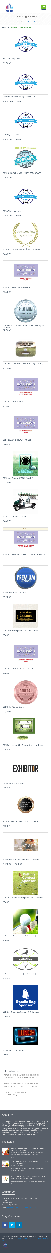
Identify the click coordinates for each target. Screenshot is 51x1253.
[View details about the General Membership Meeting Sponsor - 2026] (25, 82)
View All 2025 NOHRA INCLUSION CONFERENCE (21, 1078)
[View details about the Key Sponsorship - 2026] (25, 44)
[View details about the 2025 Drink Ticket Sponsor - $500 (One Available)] (25, 616)
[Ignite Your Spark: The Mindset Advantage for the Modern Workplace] (5, 1164)
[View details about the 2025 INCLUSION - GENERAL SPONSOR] (25, 654)
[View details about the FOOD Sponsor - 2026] (25, 120)
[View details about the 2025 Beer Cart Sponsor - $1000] (25, 501)
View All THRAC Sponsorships (14, 1095)
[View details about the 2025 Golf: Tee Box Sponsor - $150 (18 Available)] (25, 806)
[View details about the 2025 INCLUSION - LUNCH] (25, 387)
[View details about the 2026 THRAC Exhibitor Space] (25, 768)
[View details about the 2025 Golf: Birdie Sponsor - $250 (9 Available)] (25, 959)
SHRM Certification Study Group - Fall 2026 (28, 1176)
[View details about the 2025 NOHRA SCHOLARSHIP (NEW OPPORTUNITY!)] (25, 158)
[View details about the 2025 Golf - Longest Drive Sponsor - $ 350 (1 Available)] (25, 730)
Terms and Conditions (21, 1238)
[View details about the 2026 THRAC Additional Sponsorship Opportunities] (25, 845)
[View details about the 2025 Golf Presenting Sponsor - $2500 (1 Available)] (25, 234)
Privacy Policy (36, 1238)
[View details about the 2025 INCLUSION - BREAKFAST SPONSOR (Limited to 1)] (25, 540)
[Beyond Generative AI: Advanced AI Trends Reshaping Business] (5, 1151)
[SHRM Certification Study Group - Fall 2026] (5, 1179)
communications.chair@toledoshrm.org (21, 1207)
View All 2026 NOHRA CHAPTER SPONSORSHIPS (21, 1086)
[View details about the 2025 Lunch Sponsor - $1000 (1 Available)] (25, 463)
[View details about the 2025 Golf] (25, 997)
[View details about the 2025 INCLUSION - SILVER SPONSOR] (25, 425)
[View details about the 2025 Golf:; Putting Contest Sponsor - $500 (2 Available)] (25, 883)
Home (18, 21)
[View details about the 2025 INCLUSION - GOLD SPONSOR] (25, 273)
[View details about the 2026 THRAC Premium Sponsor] (25, 578)
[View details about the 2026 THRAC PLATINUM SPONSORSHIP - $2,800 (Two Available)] (25, 311)
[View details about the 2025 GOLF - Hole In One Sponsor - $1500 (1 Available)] (25, 349)
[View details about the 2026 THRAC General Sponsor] (25, 692)
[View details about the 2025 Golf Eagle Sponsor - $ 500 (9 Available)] (25, 921)
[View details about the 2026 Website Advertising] (25, 196)
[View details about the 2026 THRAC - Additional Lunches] (25, 1035)
